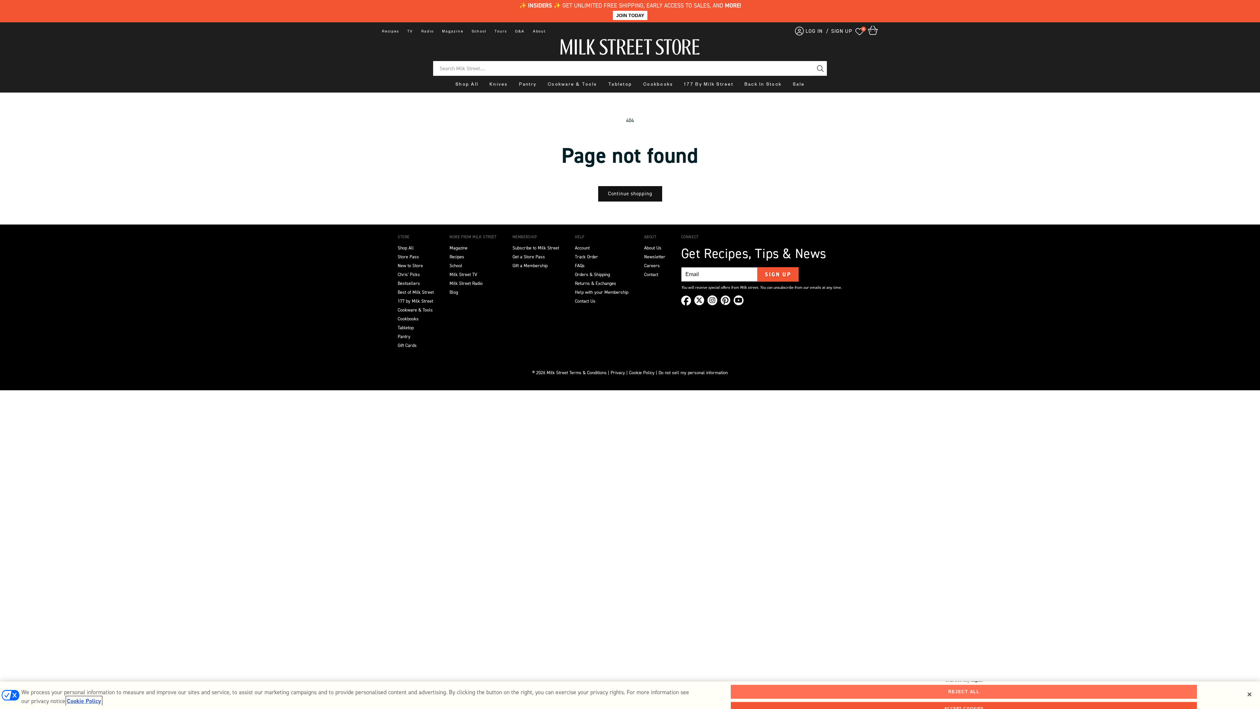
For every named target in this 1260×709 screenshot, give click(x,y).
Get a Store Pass (529, 257)
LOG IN (814, 31)
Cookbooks (658, 85)
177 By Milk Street (708, 85)
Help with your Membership (601, 292)
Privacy (617, 373)
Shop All (466, 85)
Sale (799, 85)
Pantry (528, 85)
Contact (651, 274)
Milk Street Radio (466, 283)
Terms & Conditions (588, 373)
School (479, 32)
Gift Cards (407, 345)
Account (582, 248)
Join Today (630, 15)
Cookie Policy (642, 373)
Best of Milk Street (416, 292)
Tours (500, 32)
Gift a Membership (530, 266)
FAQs (580, 266)
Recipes (390, 32)
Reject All (963, 691)
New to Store (410, 266)
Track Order (586, 257)
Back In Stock (763, 85)
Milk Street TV (463, 274)
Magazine (452, 32)
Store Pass (408, 257)
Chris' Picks (409, 274)
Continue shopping (630, 193)
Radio (427, 32)
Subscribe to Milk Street (536, 248)
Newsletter (654, 257)
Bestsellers (409, 283)
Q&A (519, 32)
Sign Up (778, 274)
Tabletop (620, 85)
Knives (499, 85)
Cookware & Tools (572, 85)
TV (410, 32)
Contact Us (585, 301)
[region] (630, 695)
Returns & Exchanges (595, 283)
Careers (652, 266)
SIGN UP (841, 31)
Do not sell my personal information (693, 373)
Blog (454, 292)
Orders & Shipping (592, 274)
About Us (653, 248)
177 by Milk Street (415, 301)
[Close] (1249, 694)
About (539, 32)
